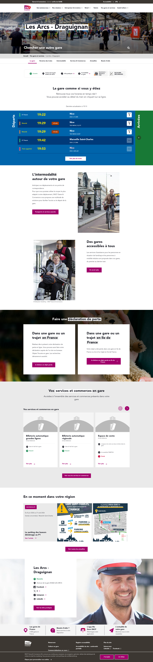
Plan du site (107, 642)
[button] (127, 408)
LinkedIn (40, 599)
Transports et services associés (45, 212)
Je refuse (121, 657)
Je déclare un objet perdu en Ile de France (103, 361)
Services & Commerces (78, 61)
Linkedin (106, 648)
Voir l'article (29, 538)
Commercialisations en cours (57, 650)
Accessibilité (107, 2)
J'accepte (107, 657)
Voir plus (29, 464)
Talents (96, 8)
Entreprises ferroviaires (73, 8)
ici (76, 656)
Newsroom (52, 642)
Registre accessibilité (83, 642)
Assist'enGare (121, 8)
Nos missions (56, 8)
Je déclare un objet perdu (43, 365)
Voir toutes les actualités (76, 549)
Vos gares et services (108, 8)
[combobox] (76, 48)
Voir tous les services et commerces (77, 475)
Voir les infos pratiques (44, 608)
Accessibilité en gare (84, 73)
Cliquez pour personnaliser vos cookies (37, 659)
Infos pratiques (68, 73)
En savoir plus (94, 270)
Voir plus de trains (76, 158)
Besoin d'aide (105, 61)
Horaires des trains (45, 61)
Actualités (93, 61)
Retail (87, 8)
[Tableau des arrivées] (139, 137)
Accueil (25, 56)
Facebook (40, 587)
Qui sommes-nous (42, 8)
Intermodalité (61, 61)
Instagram (40, 595)
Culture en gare (53, 646)
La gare (32, 61)
